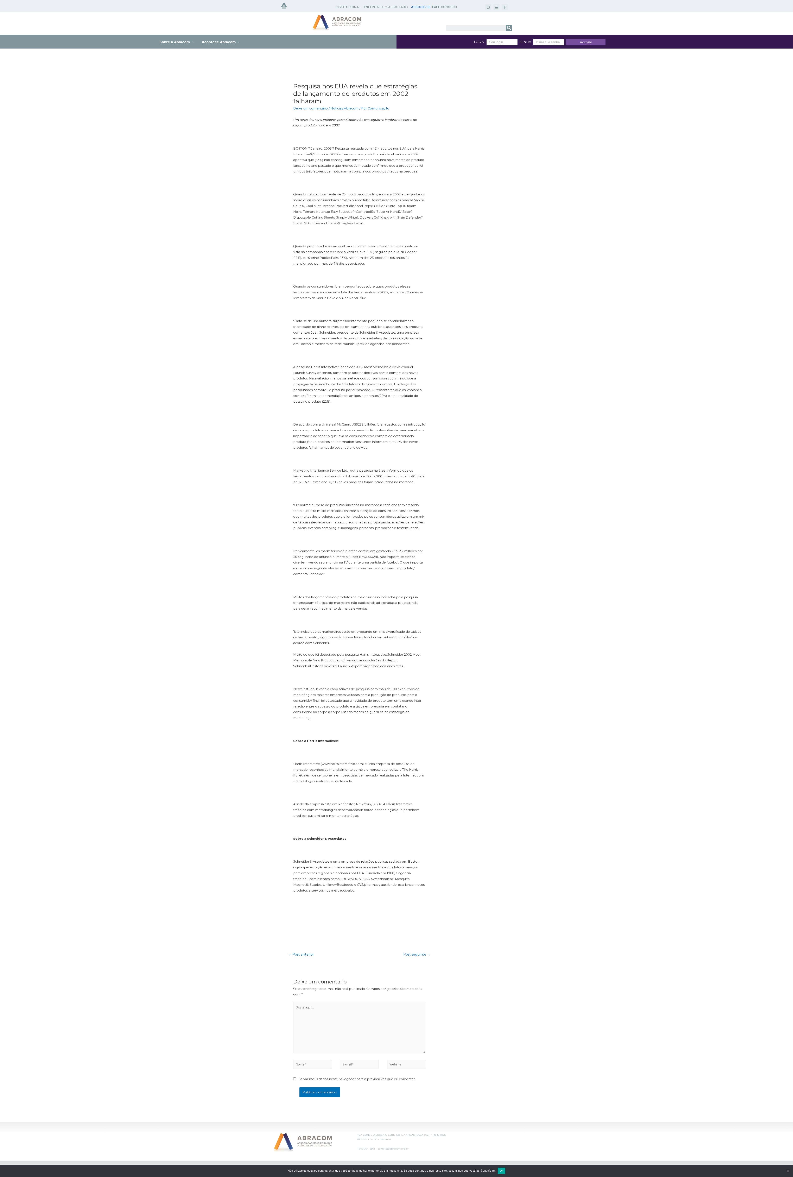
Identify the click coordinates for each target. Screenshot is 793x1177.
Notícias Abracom (344, 108)
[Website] (406, 1065)
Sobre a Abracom (174, 42)
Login (479, 42)
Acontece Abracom (219, 42)
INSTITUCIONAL (348, 7)
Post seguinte (416, 954)
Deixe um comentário (310, 108)
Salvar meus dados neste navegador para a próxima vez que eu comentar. (357, 1079)
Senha (525, 42)
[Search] (509, 28)
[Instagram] (488, 7)
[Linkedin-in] (496, 7)
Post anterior (301, 954)
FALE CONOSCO (444, 7)
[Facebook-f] (505, 7)
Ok (501, 1170)
